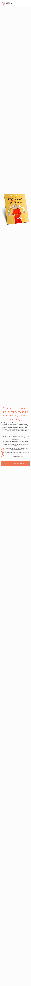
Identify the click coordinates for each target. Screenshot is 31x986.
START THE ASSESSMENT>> (15, 463)
